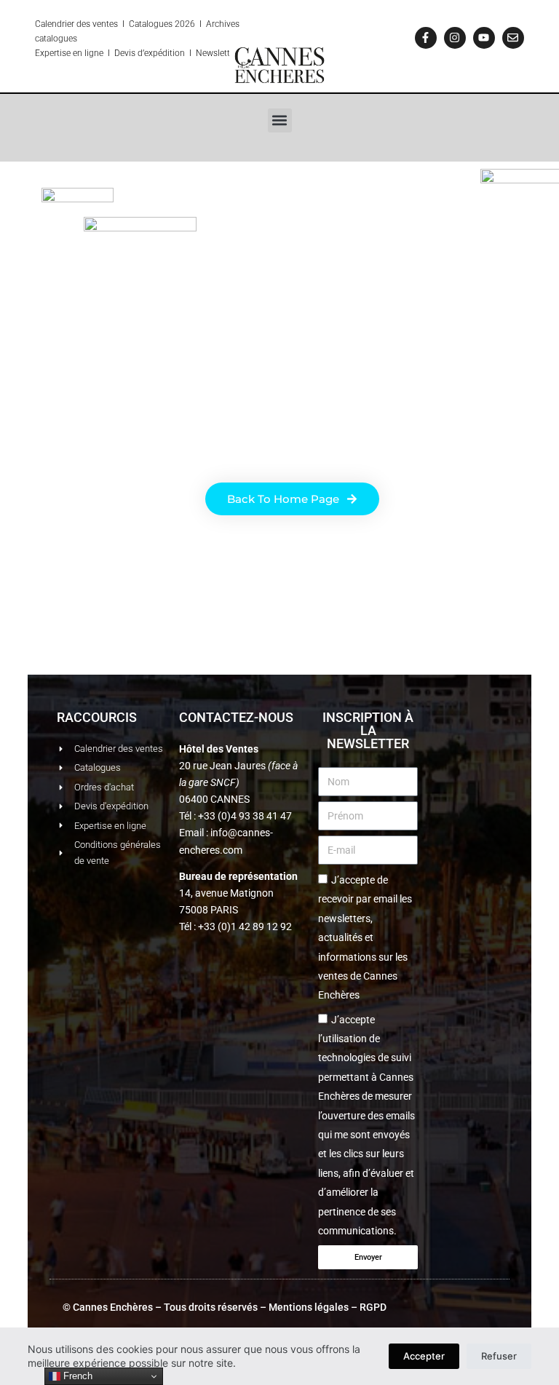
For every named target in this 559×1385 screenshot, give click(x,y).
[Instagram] (455, 38)
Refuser (499, 1356)
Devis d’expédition (149, 53)
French (76, 1375)
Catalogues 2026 (162, 24)
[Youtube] (484, 38)
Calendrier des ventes (76, 24)
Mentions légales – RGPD (327, 1307)
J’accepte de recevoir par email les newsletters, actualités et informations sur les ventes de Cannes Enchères (365, 937)
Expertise (53, 53)
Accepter (424, 1356)
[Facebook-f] (426, 38)
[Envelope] (513, 38)
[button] (280, 120)
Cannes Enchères (113, 1307)
